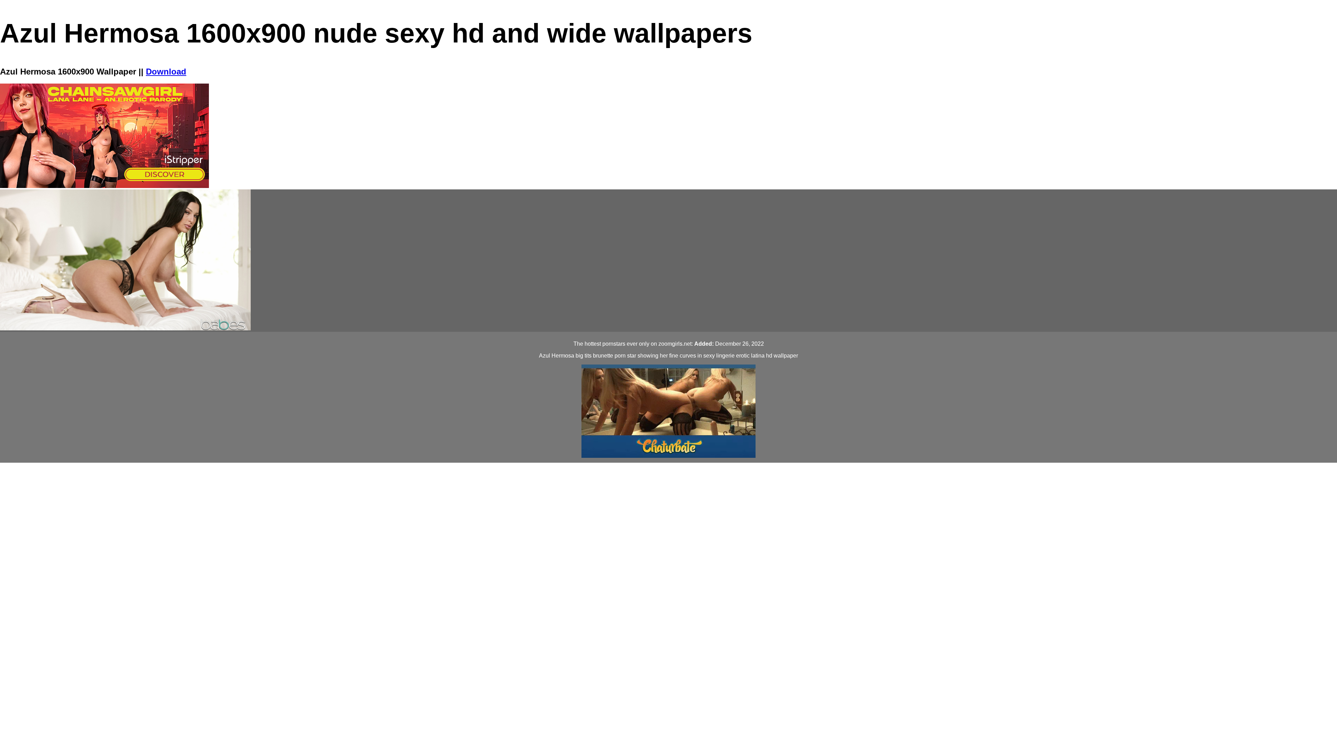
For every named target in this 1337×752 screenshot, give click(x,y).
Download (166, 71)
